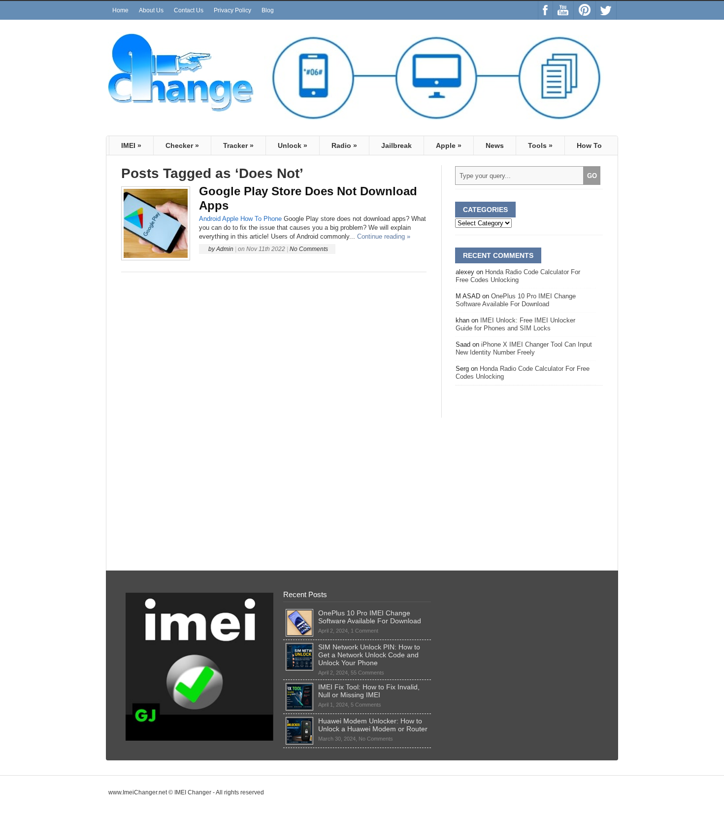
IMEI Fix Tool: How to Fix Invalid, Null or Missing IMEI (369, 691)
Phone (272, 218)
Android (210, 218)
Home (120, 10)
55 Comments (367, 673)
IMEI (131, 145)
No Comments (309, 249)
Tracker (238, 145)
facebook (545, 10)
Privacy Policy (232, 10)
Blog (268, 10)
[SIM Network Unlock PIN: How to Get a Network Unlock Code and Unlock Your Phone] (299, 647)
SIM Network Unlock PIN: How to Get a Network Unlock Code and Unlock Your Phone (369, 655)
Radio (344, 145)
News (495, 145)
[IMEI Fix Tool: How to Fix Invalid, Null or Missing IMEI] (299, 687)
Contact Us (188, 10)
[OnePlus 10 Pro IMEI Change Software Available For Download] (299, 613)
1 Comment (364, 631)
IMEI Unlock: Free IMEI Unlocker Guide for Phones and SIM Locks (515, 324)
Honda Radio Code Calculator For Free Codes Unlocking (518, 276)
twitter (606, 10)
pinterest (584, 10)
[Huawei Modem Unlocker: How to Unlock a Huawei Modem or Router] (299, 721)
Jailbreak (396, 145)
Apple (448, 145)
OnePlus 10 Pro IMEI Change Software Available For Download (516, 300)
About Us (151, 10)
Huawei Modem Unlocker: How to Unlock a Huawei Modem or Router (373, 725)
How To (589, 145)
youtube (563, 10)
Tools (540, 145)
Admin (224, 249)
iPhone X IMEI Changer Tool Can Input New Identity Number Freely (524, 348)
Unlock (292, 145)
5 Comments (366, 705)
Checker (182, 145)
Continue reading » (383, 236)
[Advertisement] (274, 345)
